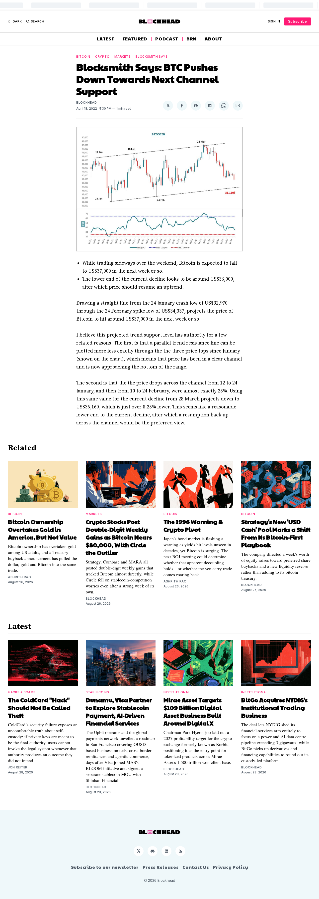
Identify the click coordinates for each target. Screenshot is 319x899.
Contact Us (195, 867)
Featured (135, 39)
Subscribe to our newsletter (105, 867)
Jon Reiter (17, 767)
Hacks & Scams (22, 692)
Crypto (102, 56)
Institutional (176, 692)
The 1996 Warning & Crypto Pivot (193, 525)
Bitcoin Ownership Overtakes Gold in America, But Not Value (42, 529)
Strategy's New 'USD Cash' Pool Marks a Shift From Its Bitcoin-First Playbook (276, 533)
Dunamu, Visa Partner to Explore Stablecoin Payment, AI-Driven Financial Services (119, 711)
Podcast (166, 39)
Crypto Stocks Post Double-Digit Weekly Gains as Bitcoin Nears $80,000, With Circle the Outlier (119, 537)
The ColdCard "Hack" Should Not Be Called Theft (39, 707)
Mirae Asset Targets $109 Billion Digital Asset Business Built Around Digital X (192, 711)
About (213, 39)
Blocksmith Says (152, 56)
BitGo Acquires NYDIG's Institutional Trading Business (274, 707)
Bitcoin (83, 56)
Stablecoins (97, 692)
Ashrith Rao (19, 577)
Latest (105, 39)
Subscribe (297, 21)
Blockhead (86, 102)
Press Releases (161, 867)
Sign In (274, 21)
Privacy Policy (230, 867)
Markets (122, 56)
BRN (191, 39)
